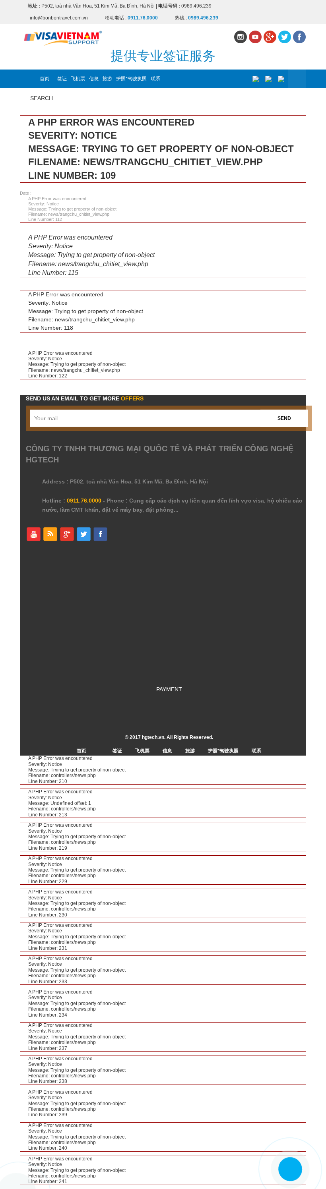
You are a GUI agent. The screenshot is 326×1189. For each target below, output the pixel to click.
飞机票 (78, 78)
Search (41, 98)
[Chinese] (281, 79)
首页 (44, 78)
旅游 (107, 78)
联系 (155, 78)
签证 (62, 78)
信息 (94, 78)
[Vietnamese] (255, 79)
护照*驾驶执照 (131, 78)
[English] (268, 79)
